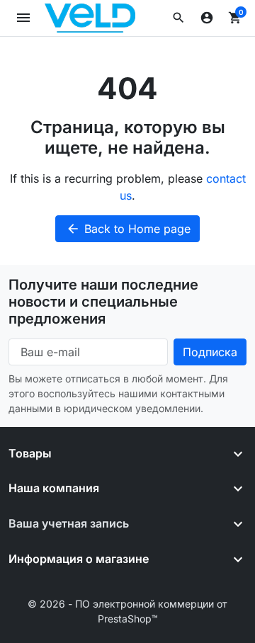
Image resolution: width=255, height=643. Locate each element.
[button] (178, 17)
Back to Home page (128, 229)
